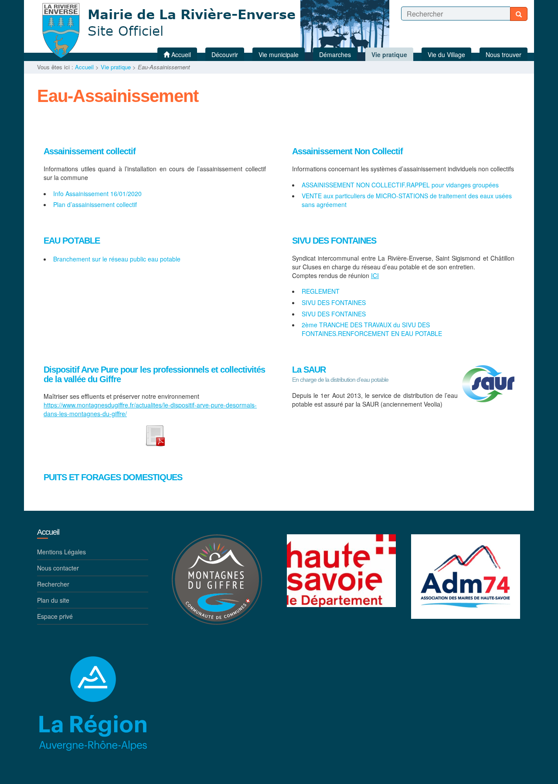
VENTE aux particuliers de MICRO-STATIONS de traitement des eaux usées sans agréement (407, 200)
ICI (375, 275)
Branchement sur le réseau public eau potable (116, 259)
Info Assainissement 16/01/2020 (97, 193)
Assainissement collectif (90, 151)
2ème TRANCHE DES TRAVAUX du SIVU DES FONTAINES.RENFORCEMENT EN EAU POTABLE (372, 329)
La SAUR (309, 369)
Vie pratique (116, 67)
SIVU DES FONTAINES (334, 240)
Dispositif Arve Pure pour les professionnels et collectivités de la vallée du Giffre (154, 374)
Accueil (84, 67)
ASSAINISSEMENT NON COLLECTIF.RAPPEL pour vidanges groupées (400, 184)
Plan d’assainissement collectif (95, 204)
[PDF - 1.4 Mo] (154, 434)
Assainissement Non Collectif (347, 151)
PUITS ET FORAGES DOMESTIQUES (113, 477)
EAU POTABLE (72, 240)
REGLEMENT (321, 291)
